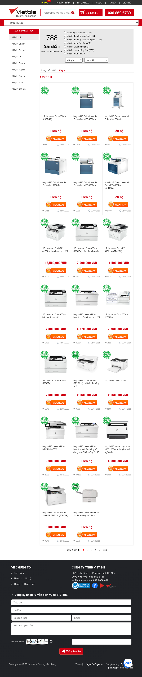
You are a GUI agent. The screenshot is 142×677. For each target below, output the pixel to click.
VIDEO (99, 2)
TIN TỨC (44, 2)
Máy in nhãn (18, 82)
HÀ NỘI (112, 2)
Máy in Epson (18, 63)
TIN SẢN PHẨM (62, 2)
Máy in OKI (17, 56)
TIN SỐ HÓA (83, 2)
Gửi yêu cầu (73, 651)
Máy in (62, 70)
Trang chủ (45, 70)
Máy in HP (17, 37)
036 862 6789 (119, 12)
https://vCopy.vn (94, 664)
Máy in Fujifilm (18, 69)
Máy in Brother (19, 50)
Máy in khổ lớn (19, 88)
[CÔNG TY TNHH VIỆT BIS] (22, 11)
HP (54, 70)
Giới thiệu (19, 573)
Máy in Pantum (19, 75)
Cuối (105, 549)
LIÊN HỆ (127, 2)
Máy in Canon (18, 43)
